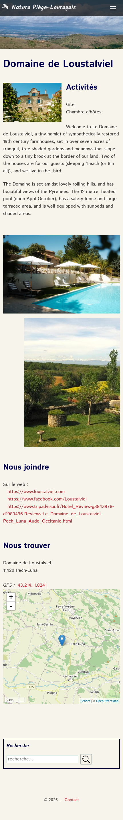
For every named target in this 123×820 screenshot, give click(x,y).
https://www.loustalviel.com (36, 492)
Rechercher (86, 759)
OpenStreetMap (107, 701)
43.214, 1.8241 (32, 585)
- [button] (11, 606)
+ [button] (11, 596)
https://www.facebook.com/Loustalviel (47, 499)
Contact (72, 800)
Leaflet (85, 701)
